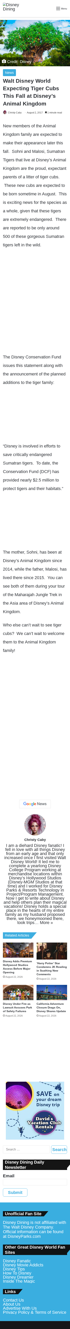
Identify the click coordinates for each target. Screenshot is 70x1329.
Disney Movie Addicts (23, 1265)
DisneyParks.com (24, 1236)
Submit (15, 1192)
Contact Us (13, 1300)
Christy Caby (15, 112)
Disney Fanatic (17, 1260)
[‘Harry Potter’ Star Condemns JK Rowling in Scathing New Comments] (52, 951)
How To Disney (17, 1273)
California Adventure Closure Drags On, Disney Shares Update (51, 1007)
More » (46, 922)
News (9, 73)
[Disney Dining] (14, 8)
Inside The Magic (19, 1281)
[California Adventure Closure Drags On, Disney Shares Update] (52, 992)
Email (8, 1176)
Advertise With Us (20, 1308)
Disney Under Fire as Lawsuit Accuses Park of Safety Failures (17, 1007)
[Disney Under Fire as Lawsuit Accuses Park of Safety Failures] (18, 992)
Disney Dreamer (18, 1277)
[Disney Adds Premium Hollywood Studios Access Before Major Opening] (18, 950)
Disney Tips (14, 1269)
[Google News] (35, 804)
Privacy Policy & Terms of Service (34, 1312)
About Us (11, 1304)
